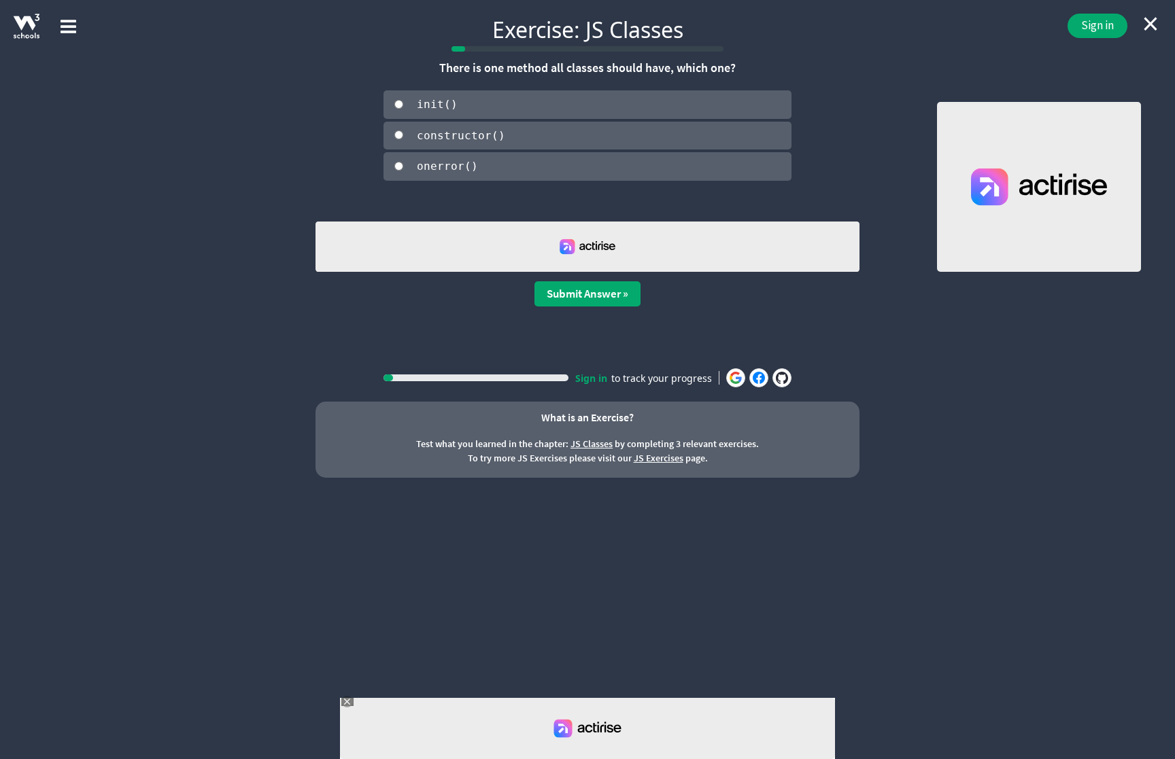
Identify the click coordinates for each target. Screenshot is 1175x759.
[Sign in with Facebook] (758, 377)
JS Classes (592, 444)
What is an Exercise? (587, 417)
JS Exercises (658, 458)
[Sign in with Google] (735, 377)
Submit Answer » (587, 293)
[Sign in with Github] (781, 377)
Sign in (1097, 25)
